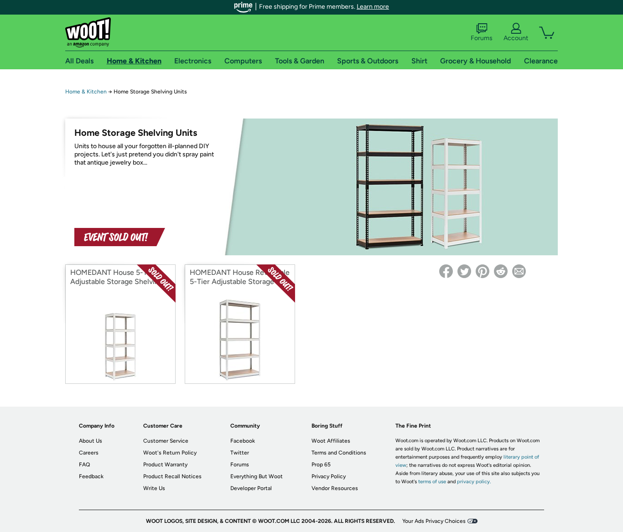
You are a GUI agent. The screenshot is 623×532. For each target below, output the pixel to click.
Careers (89, 452)
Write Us (154, 488)
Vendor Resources (335, 488)
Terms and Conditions (339, 452)
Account (516, 38)
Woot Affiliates (331, 441)
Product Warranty (165, 464)
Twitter (239, 452)
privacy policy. (474, 482)
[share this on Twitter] (464, 271)
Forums (482, 38)
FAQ (84, 464)
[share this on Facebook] (446, 271)
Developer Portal (251, 488)
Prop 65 (321, 464)
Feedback (91, 476)
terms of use (432, 482)
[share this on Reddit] (501, 271)
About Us (90, 441)
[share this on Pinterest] (482, 271)
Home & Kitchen (86, 91)
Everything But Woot (256, 476)
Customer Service (165, 441)
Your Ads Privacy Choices (434, 521)
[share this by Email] (519, 271)
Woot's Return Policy (170, 452)
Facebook (242, 441)
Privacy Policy (329, 476)
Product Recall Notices (172, 476)
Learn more (373, 6)
